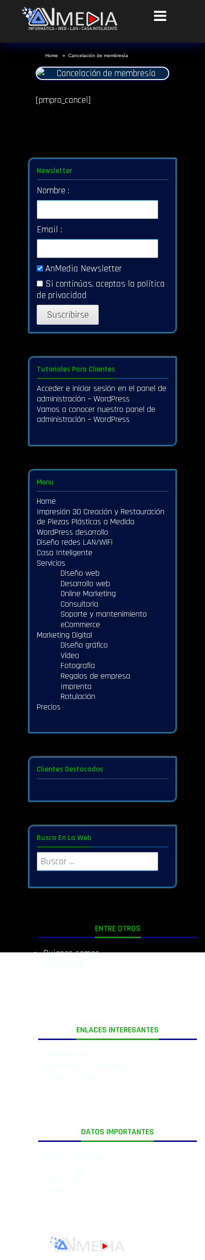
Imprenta (76, 686)
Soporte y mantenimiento (104, 614)
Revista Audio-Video (80, 1055)
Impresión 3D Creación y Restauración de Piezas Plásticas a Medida (100, 517)
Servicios (51, 563)
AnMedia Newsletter (82, 268)
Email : (49, 229)
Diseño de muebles (78, 1078)
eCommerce (80, 624)
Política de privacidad (83, 1157)
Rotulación (78, 696)
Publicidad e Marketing (86, 1066)
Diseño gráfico (84, 645)
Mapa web (62, 976)
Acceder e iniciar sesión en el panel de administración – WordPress (101, 393)
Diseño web (80, 573)
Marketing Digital (64, 635)
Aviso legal (63, 1180)
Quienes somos (71, 953)
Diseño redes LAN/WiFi (75, 542)
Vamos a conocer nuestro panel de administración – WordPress (96, 414)
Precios (49, 706)
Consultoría (79, 604)
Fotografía (78, 665)
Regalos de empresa (95, 675)
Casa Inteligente (64, 552)
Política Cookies (72, 1168)
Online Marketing (88, 593)
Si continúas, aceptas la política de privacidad (101, 289)
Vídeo (70, 655)
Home (52, 55)
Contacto (59, 1191)
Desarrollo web (85, 583)
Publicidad (62, 965)
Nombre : (53, 190)
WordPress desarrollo (72, 532)
